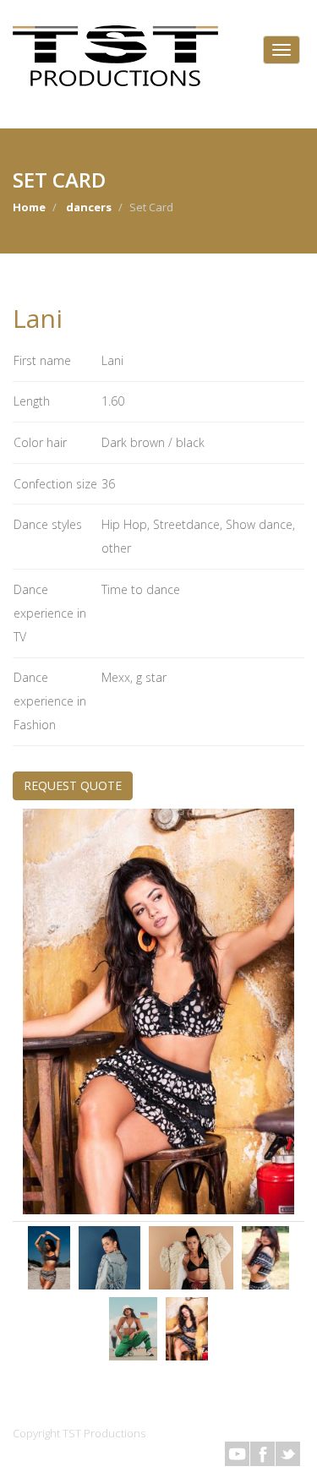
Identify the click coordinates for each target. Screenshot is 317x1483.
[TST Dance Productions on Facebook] (262, 1454)
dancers (89, 207)
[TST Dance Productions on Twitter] (288, 1454)
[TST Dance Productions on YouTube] (237, 1454)
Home (29, 207)
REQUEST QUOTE (73, 785)
